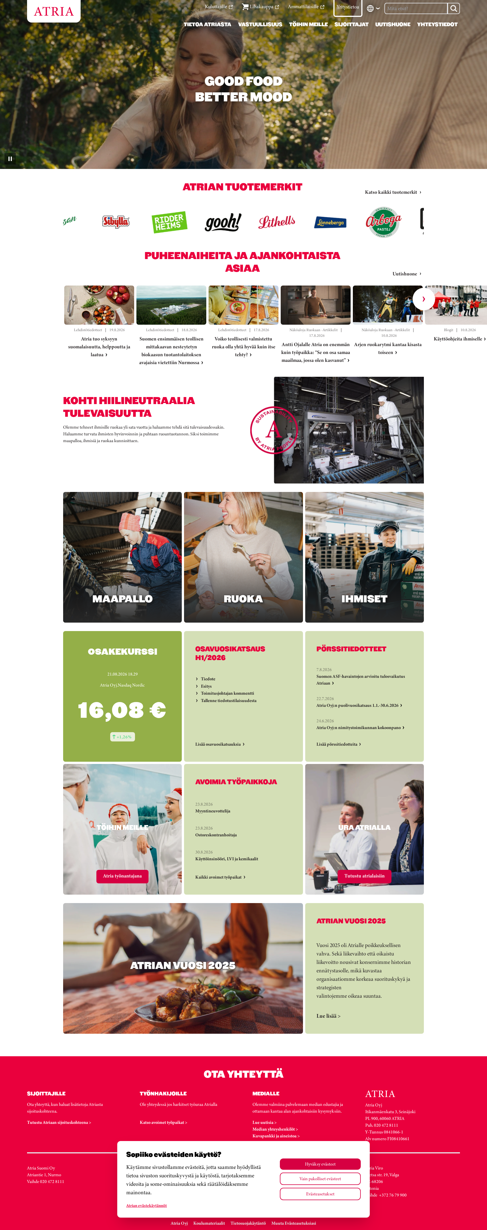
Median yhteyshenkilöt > (275, 1129)
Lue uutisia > (265, 1122)
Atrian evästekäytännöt (146, 1205)
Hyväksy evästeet (320, 1164)
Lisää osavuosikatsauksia (218, 744)
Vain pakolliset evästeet (320, 1178)
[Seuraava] (424, 299)
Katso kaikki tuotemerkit (391, 192)
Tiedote (208, 679)
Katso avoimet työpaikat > (163, 1122)
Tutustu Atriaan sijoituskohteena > (59, 1122)
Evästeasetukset (320, 1194)
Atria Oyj (179, 1223)
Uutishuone (405, 273)
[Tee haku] (454, 8)
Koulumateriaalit (209, 1223)
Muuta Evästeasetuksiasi (293, 1223)
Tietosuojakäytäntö (248, 1223)
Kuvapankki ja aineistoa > (276, 1136)
